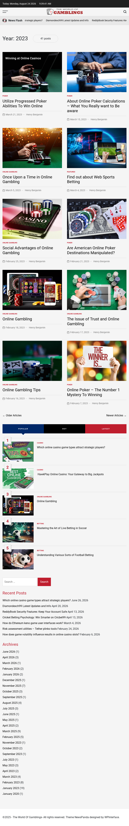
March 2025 (10, 731)
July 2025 (8, 708)
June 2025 (9, 714)
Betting (40, 524)
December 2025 (12, 680)
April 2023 (9, 771)
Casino (40, 443)
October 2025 (10, 691)
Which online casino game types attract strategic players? (71, 447)
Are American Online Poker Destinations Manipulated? (91, 250)
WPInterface (111, 817)
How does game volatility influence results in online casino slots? (41, 634)
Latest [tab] (106, 429)
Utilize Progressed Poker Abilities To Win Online (25, 103)
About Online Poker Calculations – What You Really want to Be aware (96, 106)
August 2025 (10, 702)
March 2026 (10, 663)
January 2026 (11, 674)
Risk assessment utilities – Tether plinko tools (30, 628)
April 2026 (9, 657)
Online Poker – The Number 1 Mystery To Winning (93, 392)
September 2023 (12, 754)
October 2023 (10, 748)
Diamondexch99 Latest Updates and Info (60, 20)
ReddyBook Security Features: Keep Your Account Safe (35, 611)
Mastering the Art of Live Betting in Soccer (62, 528)
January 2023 (11, 788)
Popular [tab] (23, 429)
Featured (71, 172)
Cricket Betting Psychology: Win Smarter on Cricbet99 (34, 617)
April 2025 (9, 725)
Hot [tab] (64, 429)
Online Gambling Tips (21, 390)
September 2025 (12, 697)
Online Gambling (10, 172)
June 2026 (9, 651)
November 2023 (12, 742)
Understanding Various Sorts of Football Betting (65, 555)
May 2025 (8, 719)
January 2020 (11, 793)
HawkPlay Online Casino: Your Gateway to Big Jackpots (70, 474)
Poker (5, 96)
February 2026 (11, 668)
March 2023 (10, 776)
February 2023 (11, 782)
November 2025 (12, 685)
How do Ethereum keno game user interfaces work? (33, 623)
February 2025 (11, 737)
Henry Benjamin (34, 114)
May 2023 (8, 765)
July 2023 (8, 759)
